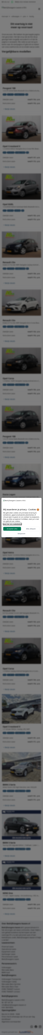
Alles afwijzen (31, 529)
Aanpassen (21, 534)
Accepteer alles (12, 529)
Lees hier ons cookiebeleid (12, 524)
